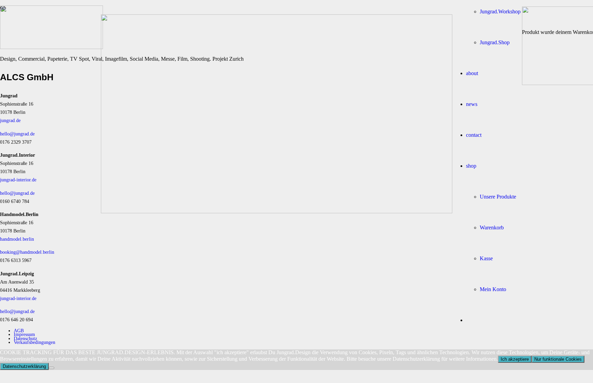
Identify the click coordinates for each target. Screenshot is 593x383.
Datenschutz (25, 338)
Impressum (24, 334)
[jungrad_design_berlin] (276, 211)
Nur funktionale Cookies (558, 359)
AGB (19, 330)
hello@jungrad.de (17, 133)
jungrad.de (10, 120)
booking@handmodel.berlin (27, 252)
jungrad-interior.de (18, 179)
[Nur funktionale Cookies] (51, 368)
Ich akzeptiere (515, 359)
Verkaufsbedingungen (34, 342)
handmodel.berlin (17, 239)
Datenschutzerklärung (24, 366)
